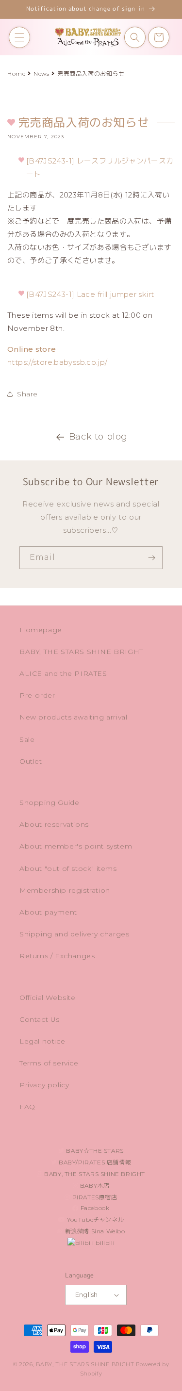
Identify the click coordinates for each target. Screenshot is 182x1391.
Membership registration (64, 890)
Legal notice (42, 1041)
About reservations (54, 824)
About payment (48, 912)
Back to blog (98, 436)
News (41, 73)
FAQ (27, 1106)
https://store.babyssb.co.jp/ (57, 362)
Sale (26, 739)
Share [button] (27, 394)
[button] (19, 37)
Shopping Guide (49, 802)
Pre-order (37, 695)
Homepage (40, 629)
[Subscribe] (151, 557)
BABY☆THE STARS (94, 1150)
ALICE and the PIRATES (63, 673)
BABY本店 (93, 1185)
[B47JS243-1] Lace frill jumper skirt (90, 294)
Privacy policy (44, 1084)
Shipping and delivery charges (74, 934)
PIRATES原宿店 (93, 1197)
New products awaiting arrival (73, 717)
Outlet (30, 761)
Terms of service (49, 1063)
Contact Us (39, 1019)
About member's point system (75, 846)
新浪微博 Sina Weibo (94, 1231)
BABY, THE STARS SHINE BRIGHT (81, 651)
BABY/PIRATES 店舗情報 (94, 1162)
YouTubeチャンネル (94, 1219)
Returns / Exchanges (57, 955)
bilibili (104, 1242)
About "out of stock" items (68, 868)
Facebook (94, 1207)
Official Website (47, 997)
